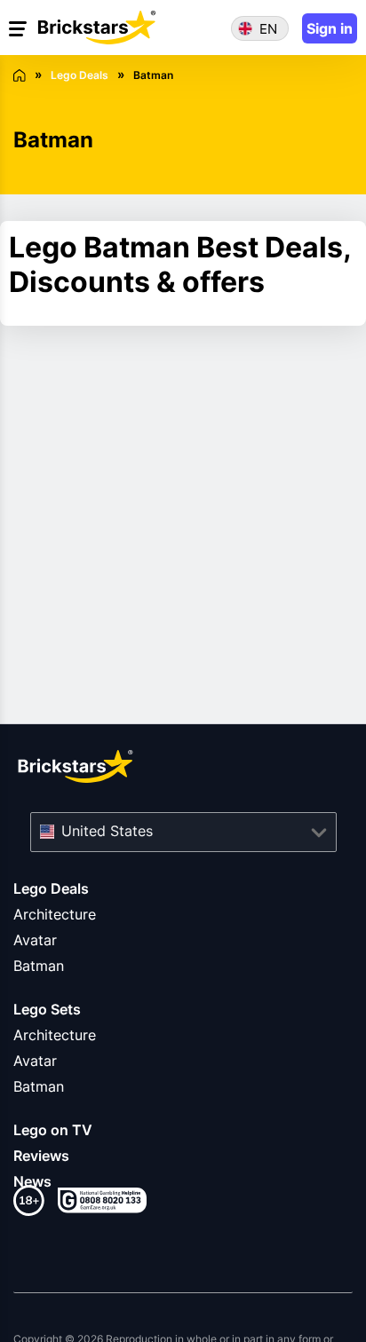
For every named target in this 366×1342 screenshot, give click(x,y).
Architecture (54, 914)
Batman (38, 966)
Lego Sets (47, 1009)
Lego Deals (51, 888)
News (32, 1181)
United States (107, 831)
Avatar (35, 940)
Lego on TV (52, 1130)
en (268, 28)
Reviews (41, 1155)
